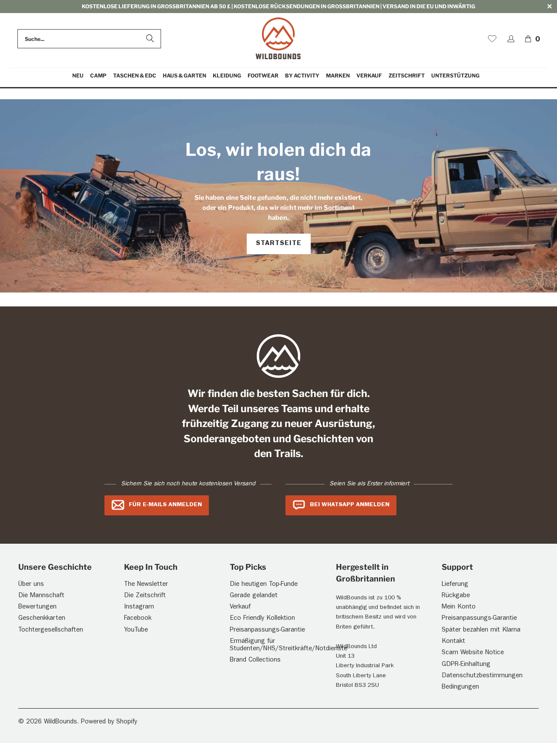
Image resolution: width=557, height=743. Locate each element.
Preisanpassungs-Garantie (267, 630)
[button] (98, 76)
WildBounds (60, 722)
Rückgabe (456, 596)
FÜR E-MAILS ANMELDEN (165, 505)
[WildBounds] (278, 39)
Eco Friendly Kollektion (262, 618)
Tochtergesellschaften (50, 630)
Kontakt (453, 642)
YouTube (136, 630)
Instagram (139, 607)
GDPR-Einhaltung (466, 665)
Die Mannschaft (41, 596)
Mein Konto (459, 607)
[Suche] (150, 38)
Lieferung (455, 585)
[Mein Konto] (511, 38)
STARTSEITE (279, 243)
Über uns (31, 585)
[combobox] (89, 38)
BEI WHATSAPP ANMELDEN (349, 505)
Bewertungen (37, 607)
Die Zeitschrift (145, 596)
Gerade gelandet (254, 596)
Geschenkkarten (41, 618)
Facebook (137, 618)
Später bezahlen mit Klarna (481, 630)
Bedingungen (460, 687)
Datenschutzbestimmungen (482, 676)
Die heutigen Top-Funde (264, 585)
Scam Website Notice (473, 653)
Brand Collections (255, 660)
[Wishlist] (492, 39)
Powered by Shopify (109, 722)
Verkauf (240, 607)
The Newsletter (146, 585)
